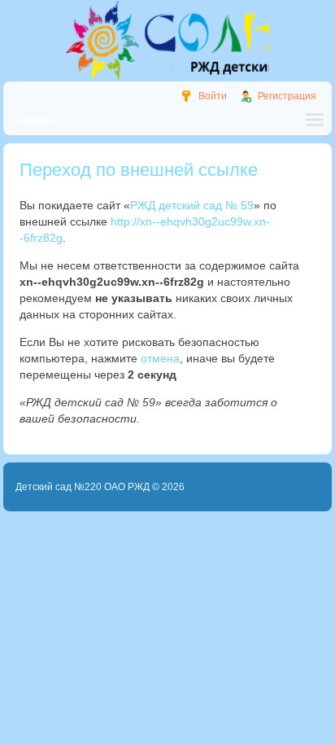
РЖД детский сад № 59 (192, 205)
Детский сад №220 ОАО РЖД (82, 487)
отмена (160, 358)
